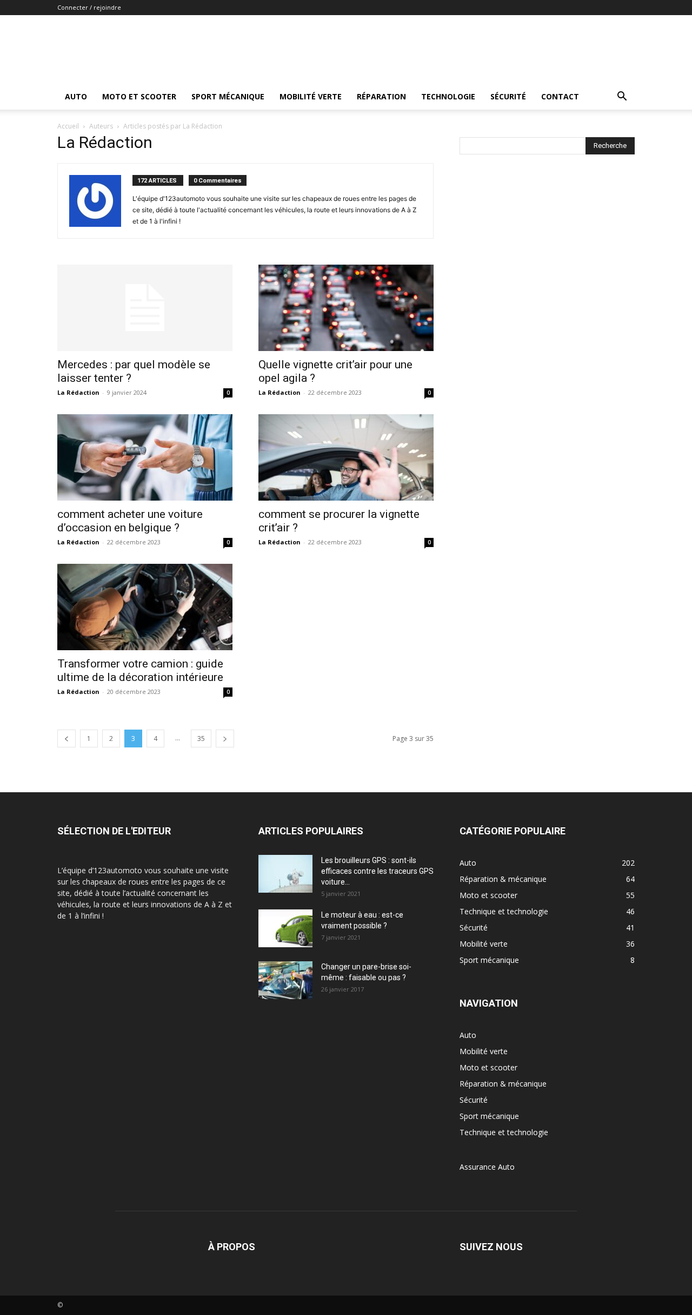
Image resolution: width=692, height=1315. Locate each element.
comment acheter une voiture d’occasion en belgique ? (130, 521)
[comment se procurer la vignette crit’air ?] (346, 457)
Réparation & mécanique (503, 1083)
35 (201, 738)
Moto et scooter (139, 96)
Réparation (381, 96)
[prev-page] (66, 738)
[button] (622, 97)
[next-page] (225, 738)
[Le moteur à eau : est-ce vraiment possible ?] (285, 928)
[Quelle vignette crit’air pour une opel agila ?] (346, 308)
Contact (560, 96)
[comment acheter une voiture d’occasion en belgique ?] (144, 457)
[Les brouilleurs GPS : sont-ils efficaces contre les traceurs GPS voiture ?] (285, 874)
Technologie (448, 96)
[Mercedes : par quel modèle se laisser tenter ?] (144, 308)
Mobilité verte (311, 96)
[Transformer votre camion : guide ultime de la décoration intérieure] (144, 607)
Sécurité (508, 96)
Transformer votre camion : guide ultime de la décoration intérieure (140, 670)
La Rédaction (78, 392)
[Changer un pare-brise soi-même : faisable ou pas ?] (285, 980)
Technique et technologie (504, 1132)
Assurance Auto (487, 1167)
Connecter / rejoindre (89, 7)
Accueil (68, 126)
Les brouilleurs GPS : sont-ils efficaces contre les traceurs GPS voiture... (377, 871)
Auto (76, 96)
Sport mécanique (227, 96)
